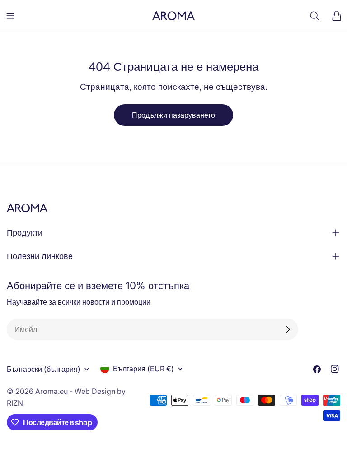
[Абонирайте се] (287, 329)
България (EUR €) (143, 368)
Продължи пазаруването (173, 115)
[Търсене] (315, 16)
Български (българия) (43, 369)
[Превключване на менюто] (10, 16)
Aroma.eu (51, 391)
